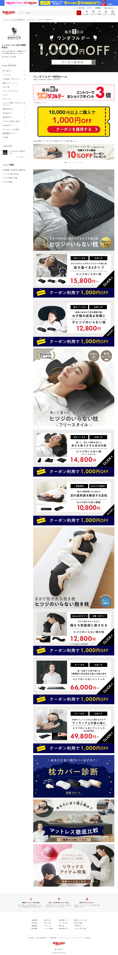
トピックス (30, 19)
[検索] (79, 13)
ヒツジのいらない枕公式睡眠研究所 (14, 19)
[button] (110, 8)
